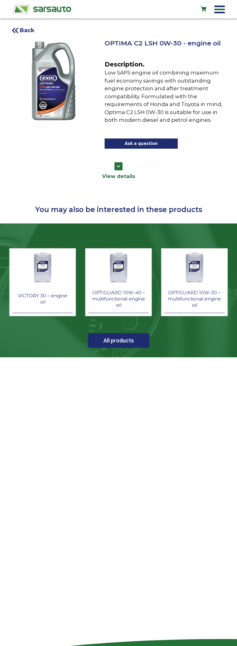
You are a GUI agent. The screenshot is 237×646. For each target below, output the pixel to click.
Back (27, 30)
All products (118, 340)
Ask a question (141, 143)
